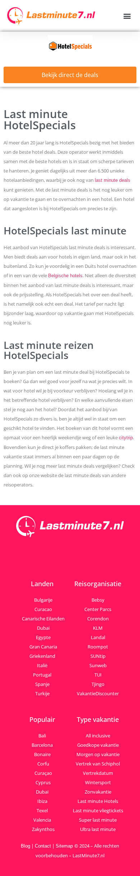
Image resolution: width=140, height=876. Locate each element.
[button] (127, 16)
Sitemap (65, 846)
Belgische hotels (65, 275)
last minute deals (112, 180)
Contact (43, 846)
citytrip (126, 437)
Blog (25, 846)
